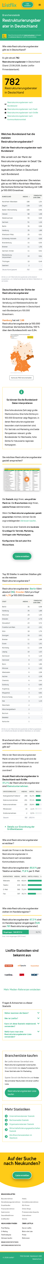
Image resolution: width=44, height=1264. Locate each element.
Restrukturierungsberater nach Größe (22, 112)
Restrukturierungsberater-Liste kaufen (22, 1093)
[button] (22, 828)
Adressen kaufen (28, 520)
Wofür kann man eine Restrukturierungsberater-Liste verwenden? (17, 1034)
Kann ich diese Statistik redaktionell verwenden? (20, 1024)
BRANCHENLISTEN (8, 1194)
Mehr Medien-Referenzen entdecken (22, 989)
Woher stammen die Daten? (16, 1013)
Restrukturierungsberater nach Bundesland (20, 104)
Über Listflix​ (27, 1223)
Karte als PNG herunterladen (21, 378)
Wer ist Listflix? (11, 1018)
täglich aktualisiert (29, 35)
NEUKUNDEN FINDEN (9, 1223)
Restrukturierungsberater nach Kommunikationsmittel (20, 118)
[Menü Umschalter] (39, 5)
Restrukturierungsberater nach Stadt (22, 109)
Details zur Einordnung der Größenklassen (21, 828)
